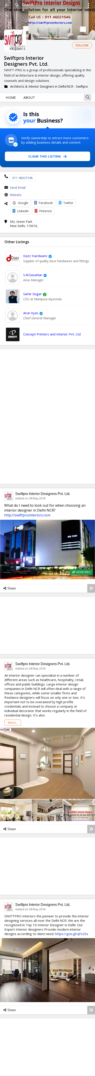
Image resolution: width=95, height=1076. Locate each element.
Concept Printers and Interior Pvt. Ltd (52, 334)
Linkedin (23, 211)
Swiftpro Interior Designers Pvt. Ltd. (42, 494)
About (29, 97)
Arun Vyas (30, 313)
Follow (82, 45)
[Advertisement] (47, 416)
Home (11, 97)
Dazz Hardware (35, 256)
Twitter (68, 203)
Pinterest (45, 211)
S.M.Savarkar (32, 275)
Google (23, 203)
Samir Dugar (32, 294)
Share (11, 588)
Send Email (18, 187)
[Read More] (91, 588)
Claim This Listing (44, 156)
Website (15, 195)
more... (13, 722)
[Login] (88, 6)
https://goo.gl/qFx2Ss (71, 934)
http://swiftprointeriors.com (27, 515)
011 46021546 (22, 178)
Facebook (46, 203)
